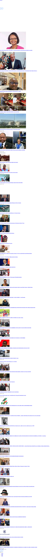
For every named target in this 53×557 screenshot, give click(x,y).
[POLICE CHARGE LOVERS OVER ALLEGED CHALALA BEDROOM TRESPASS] (5, 515)
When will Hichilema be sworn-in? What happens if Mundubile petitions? (11, 277)
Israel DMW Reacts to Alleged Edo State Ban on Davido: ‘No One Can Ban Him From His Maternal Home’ (16, 253)
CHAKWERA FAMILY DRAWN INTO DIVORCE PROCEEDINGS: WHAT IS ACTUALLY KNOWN (15, 371)
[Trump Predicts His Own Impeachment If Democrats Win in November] (5, 201)
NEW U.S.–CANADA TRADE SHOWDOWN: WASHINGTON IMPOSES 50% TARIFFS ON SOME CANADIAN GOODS (18, 547)
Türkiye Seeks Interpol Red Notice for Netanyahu (7, 381)
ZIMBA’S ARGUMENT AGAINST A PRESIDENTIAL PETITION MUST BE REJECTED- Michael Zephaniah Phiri (17, 307)
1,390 (2, 549)
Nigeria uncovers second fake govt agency (6, 243)
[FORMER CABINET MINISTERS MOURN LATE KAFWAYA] (13, 110)
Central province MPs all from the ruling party (7, 476)
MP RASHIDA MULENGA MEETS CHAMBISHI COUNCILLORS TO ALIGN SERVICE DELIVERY (15, 327)
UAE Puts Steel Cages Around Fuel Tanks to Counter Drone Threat (10, 129)
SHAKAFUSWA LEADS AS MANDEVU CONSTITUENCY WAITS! (10, 91)
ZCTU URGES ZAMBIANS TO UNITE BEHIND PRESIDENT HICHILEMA (12, 456)
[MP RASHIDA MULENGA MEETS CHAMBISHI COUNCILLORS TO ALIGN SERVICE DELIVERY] (5, 326)
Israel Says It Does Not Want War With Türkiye (7, 233)
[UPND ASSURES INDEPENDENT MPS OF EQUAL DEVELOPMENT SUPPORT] (13, 148)
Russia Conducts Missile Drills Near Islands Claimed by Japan (9, 358)
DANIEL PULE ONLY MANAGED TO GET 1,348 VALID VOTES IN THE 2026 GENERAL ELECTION (16, 496)
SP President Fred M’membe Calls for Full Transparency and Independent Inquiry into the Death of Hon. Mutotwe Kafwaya (18, 70)
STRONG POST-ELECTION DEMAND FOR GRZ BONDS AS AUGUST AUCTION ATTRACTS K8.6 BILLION (17, 486)
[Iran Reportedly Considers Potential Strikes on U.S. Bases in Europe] (5, 211)
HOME (2, 553)
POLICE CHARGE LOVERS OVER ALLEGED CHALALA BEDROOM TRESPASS (13, 516)
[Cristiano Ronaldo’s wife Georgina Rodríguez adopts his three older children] (5, 181)
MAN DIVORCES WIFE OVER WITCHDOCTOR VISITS (9, 162)
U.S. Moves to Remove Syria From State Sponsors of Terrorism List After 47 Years (12, 223)
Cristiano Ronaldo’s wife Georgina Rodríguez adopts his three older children (11, 182)
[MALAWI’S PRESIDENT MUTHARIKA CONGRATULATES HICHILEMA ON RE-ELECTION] (5, 346)
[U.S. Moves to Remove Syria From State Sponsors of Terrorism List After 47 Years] (5, 221)
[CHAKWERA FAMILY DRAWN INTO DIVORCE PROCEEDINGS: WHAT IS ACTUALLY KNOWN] (5, 370)
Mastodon (1, 0)
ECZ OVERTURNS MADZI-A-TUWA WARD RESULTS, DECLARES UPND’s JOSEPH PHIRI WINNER (16, 405)
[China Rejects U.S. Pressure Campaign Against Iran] (5, 265)
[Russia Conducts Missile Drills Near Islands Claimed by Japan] (5, 356)
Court (2, 554)
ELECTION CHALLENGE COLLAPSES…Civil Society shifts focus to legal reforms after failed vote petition (16, 50)
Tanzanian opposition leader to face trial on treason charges (9, 172)
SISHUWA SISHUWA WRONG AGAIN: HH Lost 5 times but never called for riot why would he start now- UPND (17, 425)
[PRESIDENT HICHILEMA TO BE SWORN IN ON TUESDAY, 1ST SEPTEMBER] (5, 336)
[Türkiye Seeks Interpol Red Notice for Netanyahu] (5, 380)
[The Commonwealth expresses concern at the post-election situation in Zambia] (5, 535)
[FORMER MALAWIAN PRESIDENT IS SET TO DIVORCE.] (5, 390)
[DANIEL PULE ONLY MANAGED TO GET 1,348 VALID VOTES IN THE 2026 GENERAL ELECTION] (5, 495)
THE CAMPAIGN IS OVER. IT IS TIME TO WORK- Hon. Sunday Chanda (11, 317)
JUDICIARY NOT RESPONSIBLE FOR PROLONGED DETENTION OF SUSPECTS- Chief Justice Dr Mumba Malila (18, 506)
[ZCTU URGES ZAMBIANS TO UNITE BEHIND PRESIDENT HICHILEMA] (5, 454)
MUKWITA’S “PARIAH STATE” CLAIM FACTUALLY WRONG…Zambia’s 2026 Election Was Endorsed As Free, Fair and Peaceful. (20, 415)
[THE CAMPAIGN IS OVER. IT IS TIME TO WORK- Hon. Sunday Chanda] (5, 316)
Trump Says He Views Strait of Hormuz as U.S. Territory (8, 361)
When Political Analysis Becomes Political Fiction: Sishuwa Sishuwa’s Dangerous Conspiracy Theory (15, 466)
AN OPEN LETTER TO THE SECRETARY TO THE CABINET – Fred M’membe (12, 297)
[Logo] (1, 9)
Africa (2, 555)
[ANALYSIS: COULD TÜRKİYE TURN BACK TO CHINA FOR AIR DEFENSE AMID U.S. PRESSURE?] (5, 525)
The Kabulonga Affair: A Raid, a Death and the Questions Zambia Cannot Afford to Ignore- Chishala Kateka (16, 287)
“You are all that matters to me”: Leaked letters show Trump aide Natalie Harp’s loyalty (13, 395)
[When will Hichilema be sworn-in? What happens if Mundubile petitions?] (5, 275)
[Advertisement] (21, 16)
